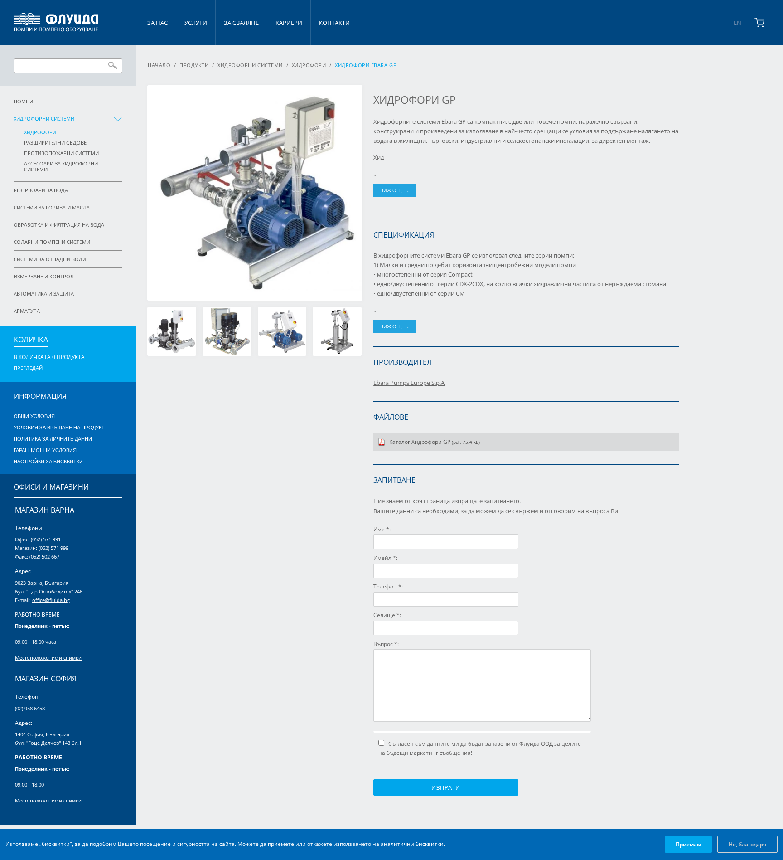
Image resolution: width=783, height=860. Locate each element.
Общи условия (34, 416)
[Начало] (56, 22)
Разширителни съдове (55, 142)
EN (737, 23)
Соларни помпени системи (52, 241)
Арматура (27, 310)
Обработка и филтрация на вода (59, 224)
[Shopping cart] (759, 23)
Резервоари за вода (41, 190)
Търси (113, 65)
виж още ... (395, 190)
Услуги (195, 23)
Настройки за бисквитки (48, 461)
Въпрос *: (386, 644)
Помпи (23, 101)
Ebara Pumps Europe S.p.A (409, 383)
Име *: (382, 529)
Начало (159, 65)
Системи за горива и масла (52, 207)
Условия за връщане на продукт (59, 427)
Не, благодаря (747, 844)
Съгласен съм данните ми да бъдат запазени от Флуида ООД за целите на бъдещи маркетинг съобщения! (479, 748)
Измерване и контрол (44, 276)
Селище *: (387, 615)
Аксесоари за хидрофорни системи (61, 166)
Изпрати (445, 787)
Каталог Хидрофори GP (434, 442)
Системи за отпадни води (50, 259)
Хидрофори (40, 132)
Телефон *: (388, 586)
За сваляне (241, 23)
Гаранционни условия (45, 450)
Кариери (289, 23)
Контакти (334, 23)
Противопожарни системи (61, 153)
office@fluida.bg (51, 600)
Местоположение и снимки (48, 657)
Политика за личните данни (53, 439)
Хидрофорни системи (44, 118)
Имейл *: (385, 558)
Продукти (193, 65)
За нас (157, 23)
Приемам (688, 844)
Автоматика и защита (44, 293)
